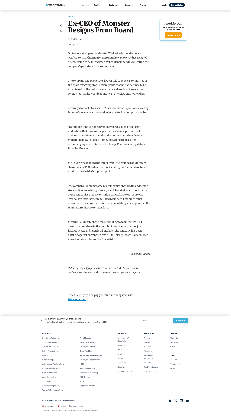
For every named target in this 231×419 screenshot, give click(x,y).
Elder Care (121, 362)
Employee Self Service (89, 347)
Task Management (87, 368)
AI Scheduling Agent (50, 342)
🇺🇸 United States (48, 406)
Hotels (120, 349)
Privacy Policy (175, 364)
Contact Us (175, 342)
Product (83, 5)
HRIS (82, 364)
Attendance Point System (53, 364)
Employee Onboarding (51, 368)
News (172, 347)
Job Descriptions (151, 367)
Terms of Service (90, 410)
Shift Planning (85, 338)
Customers (113, 5)
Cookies (173, 360)
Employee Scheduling (51, 338)
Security (147, 362)
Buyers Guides (150, 371)
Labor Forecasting (50, 351)
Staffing (120, 358)
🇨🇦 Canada (62, 406)
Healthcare (122, 345)
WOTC (82, 381)
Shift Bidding (47, 381)
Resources (129, 5)
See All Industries (124, 371)
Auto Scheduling (49, 377)
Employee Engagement (90, 360)
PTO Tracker (85, 377)
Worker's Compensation (52, 390)
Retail (119, 354)
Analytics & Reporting (89, 373)
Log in (164, 5)
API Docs (147, 347)
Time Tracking (86, 351)
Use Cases (98, 5)
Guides (147, 342)
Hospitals (121, 367)
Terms (172, 368)
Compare (148, 351)
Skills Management (88, 342)
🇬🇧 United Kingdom (76, 406)
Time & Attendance (50, 347)
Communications (49, 373)
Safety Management (50, 386)
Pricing (143, 5)
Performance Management (91, 355)
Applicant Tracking (87, 386)
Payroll (45, 355)
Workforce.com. (77, 299)
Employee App (48, 360)
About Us (174, 338)
